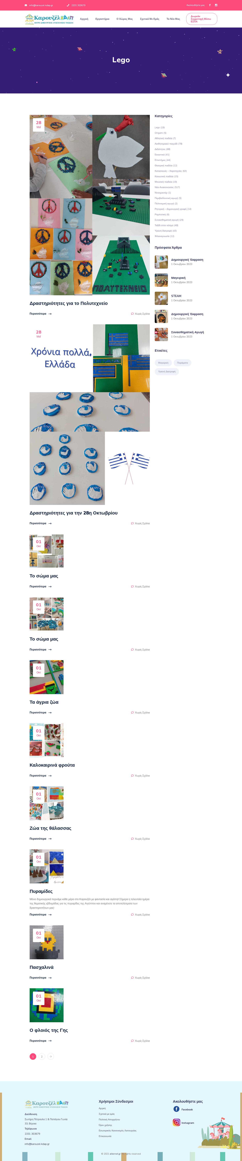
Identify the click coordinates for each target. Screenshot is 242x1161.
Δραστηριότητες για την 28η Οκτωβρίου (74, 513)
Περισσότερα (38, 314)
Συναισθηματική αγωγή (169, 219)
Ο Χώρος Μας (125, 19)
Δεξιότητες (162, 149)
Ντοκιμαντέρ (163, 192)
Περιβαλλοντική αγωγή (168, 198)
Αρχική (84, 19)
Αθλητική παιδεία (165, 138)
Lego (160, 127)
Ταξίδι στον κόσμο (166, 225)
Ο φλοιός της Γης (49, 1030)
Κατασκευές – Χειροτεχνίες (171, 170)
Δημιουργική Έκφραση (187, 260)
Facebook (187, 1109)
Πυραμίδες (41, 891)
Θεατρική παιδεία (166, 165)
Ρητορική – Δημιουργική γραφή (173, 208)
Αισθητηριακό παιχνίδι (168, 143)
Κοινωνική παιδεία (166, 176)
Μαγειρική (178, 278)
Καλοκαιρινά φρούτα (52, 765)
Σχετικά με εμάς (150, 19)
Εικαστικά (162, 154)
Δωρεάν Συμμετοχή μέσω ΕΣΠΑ (201, 19)
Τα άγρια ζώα (44, 702)
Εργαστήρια (102, 19)
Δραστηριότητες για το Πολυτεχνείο (69, 303)
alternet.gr (115, 1153)
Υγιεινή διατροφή (166, 230)
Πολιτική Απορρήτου (109, 1119)
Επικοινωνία (105, 1136)
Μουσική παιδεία (166, 181)
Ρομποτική (162, 214)
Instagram (188, 1123)
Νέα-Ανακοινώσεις (167, 187)
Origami (160, 132)
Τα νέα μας (174, 19)
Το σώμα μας (44, 576)
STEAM (176, 296)
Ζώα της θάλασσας (50, 828)
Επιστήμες (162, 160)
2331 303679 (78, 5)
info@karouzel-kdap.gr (41, 5)
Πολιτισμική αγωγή (166, 203)
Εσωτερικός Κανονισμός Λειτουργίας (117, 1130)
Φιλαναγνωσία (164, 236)
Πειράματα (182, 362)
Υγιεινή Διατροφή (166, 371)
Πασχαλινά (42, 967)
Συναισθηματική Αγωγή (187, 332)
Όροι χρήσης (105, 1125)
